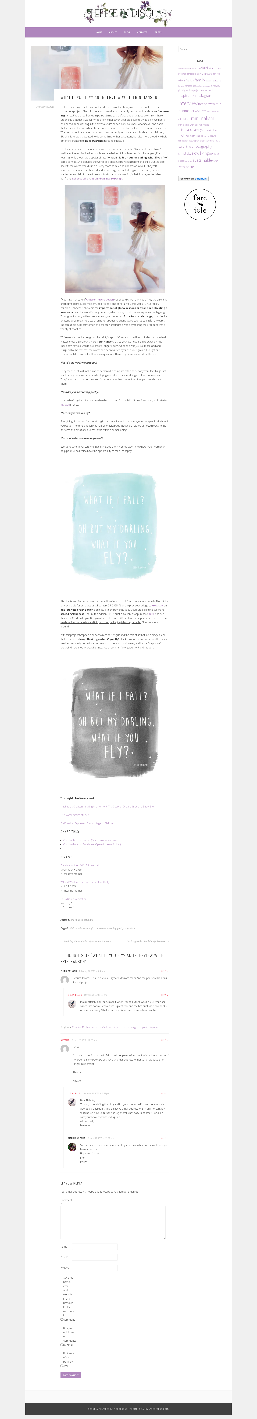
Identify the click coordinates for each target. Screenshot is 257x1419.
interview (101, 928)
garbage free (190, 85)
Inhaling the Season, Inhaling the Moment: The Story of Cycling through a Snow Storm (108, 806)
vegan (215, 160)
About (113, 32)
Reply (163, 971)
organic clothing (207, 140)
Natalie (64, 1040)
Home (99, 32)
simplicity (184, 153)
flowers (181, 86)
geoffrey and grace (203, 86)
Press (158, 32)
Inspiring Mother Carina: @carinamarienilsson (87, 941)
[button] (97, 73)
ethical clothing (211, 73)
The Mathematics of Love (74, 815)
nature (206, 136)
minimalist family (190, 129)
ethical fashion (186, 80)
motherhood (196, 135)
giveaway (215, 85)
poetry (120, 928)
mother (183, 135)
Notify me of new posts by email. (68, 1359)
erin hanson (84, 928)
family (199, 80)
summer (188, 161)
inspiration (187, 95)
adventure (182, 68)
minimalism (202, 118)
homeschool (206, 90)
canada (195, 68)
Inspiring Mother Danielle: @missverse (146, 941)
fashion (208, 81)
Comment (66, 1202)
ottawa (217, 141)
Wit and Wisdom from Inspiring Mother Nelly (84, 882)
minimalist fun (209, 130)
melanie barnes (213, 111)
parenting (88, 920)
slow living (200, 153)
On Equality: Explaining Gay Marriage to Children (87, 823)
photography (201, 146)
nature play (194, 140)
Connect (142, 32)
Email (64, 1257)
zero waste (186, 166)
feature (216, 80)
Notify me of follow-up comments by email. (68, 1336)
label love (200, 111)
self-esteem (129, 928)
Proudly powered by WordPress (107, 1409)
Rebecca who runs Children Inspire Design (97, 178)
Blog (127, 32)
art (71, 920)
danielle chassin (194, 73)
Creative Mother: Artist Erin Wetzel (79, 865)
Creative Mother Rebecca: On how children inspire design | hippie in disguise (115, 1027)
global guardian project (188, 90)
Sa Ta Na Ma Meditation (73, 899)
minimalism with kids (188, 124)
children (78, 920)
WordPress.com (158, 1409)
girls (93, 928)
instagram (204, 95)
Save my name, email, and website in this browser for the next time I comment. (68, 1298)
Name (64, 1246)
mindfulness (184, 119)
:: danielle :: (75, 994)
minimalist (204, 124)
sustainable (202, 160)
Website (65, 1268)
